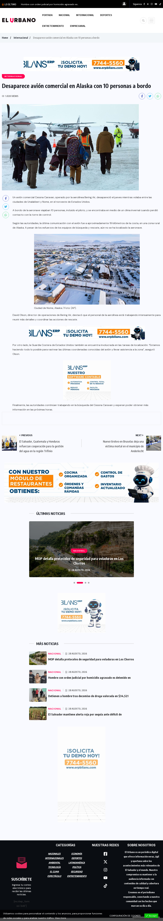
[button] (74, 583)
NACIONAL (64, 15)
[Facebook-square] (106, 854)
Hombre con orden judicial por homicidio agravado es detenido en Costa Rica (79, 560)
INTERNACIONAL (85, 15)
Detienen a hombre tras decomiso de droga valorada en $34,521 (88, 696)
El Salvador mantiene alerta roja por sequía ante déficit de (85, 714)
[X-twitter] (106, 862)
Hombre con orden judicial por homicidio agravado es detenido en (89, 677)
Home (5, 37)
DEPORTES (106, 15)
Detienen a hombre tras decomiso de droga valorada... (49, 4)
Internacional (21, 37)
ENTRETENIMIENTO (53, 25)
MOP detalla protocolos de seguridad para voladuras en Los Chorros (91, 659)
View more (60, 918)
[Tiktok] (106, 886)
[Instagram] (106, 870)
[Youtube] (106, 878)
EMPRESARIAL (77, 25)
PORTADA (47, 15)
